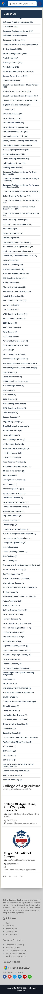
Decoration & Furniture (15, 953)
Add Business (11, 934)
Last (21, 877)
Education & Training (15, 944)
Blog (7, 923)
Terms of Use (11, 931)
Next (15, 877)
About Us (10, 926)
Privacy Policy (11, 928)
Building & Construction (16, 956)
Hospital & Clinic (13, 947)
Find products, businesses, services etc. (23, 4)
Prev (10, 877)
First (4, 877)
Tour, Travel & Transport (16, 950)
